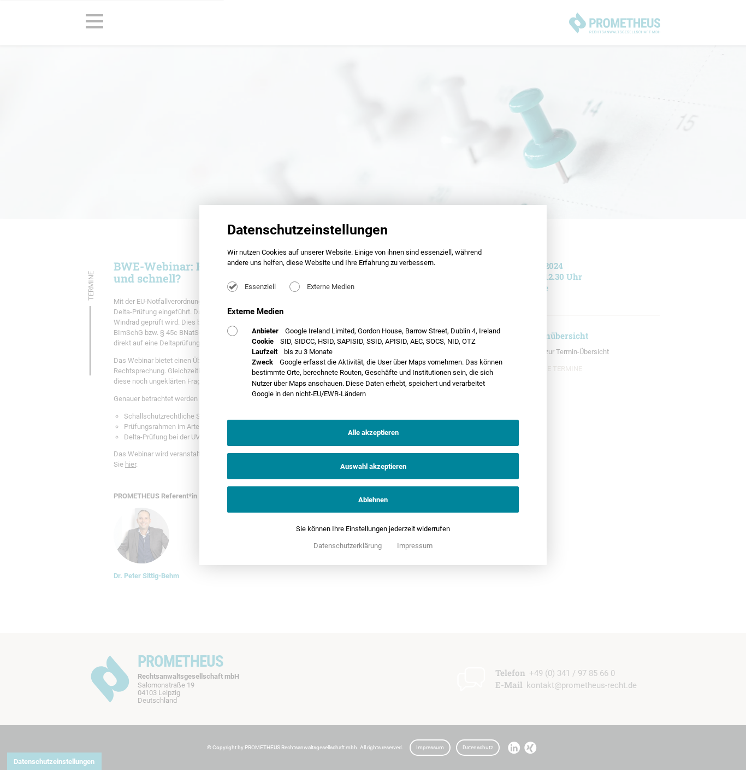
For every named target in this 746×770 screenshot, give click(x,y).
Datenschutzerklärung (348, 546)
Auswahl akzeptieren (373, 466)
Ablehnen (373, 500)
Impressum (415, 546)
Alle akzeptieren (373, 432)
